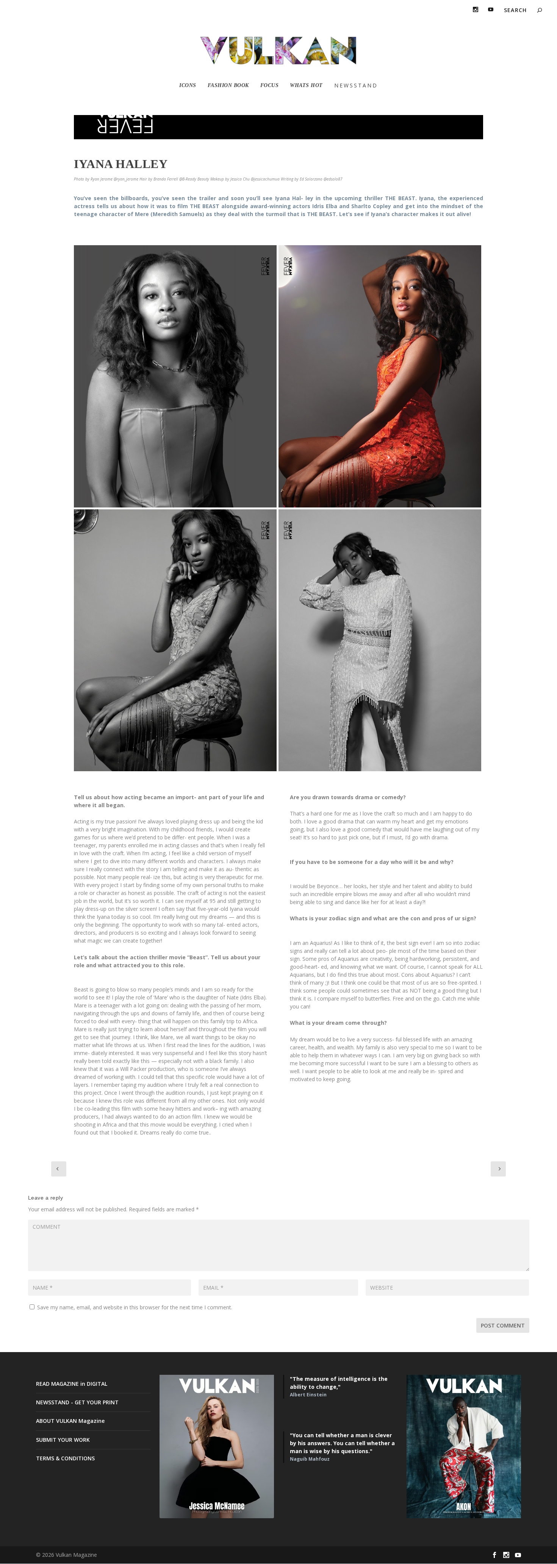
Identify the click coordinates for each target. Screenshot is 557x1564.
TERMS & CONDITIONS (65, 1458)
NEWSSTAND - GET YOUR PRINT (77, 1402)
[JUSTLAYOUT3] (175, 640)
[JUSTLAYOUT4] (379, 640)
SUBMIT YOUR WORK (63, 1439)
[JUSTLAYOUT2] (379, 376)
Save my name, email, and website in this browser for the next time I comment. (134, 1307)
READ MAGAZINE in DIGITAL (71, 1383)
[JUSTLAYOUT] (175, 376)
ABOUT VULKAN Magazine (70, 1420)
